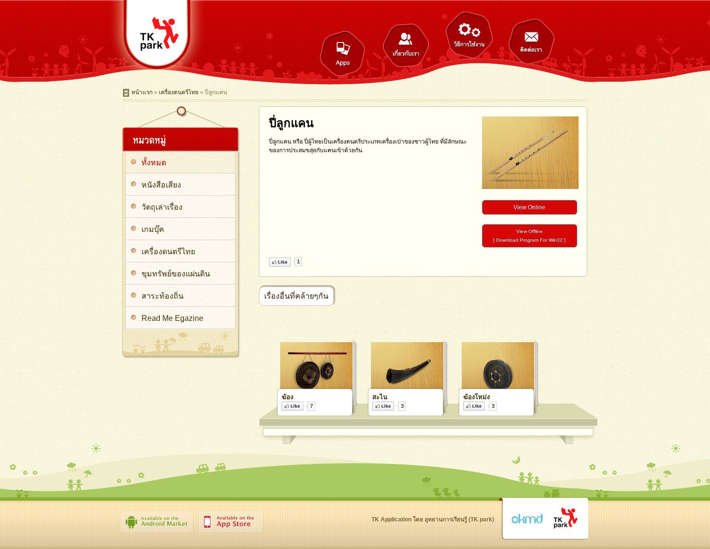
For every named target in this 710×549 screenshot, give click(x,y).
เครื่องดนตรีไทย (179, 92)
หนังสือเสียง (161, 185)
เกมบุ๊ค (153, 229)
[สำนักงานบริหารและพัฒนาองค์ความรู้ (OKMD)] (527, 519)
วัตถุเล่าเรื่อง (162, 207)
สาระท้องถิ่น (163, 296)
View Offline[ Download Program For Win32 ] (529, 236)
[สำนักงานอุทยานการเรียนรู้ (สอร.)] (566, 518)
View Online (529, 207)
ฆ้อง (287, 397)
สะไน (379, 397)
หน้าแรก (142, 92)
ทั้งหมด (154, 163)
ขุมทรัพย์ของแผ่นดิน (176, 274)
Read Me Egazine (172, 318)
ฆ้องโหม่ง (476, 397)
